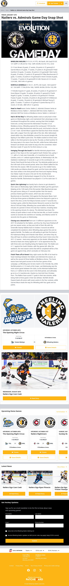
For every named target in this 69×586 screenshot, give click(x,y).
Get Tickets (54, 3)
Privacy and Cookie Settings (52, 566)
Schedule (42, 3)
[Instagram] (34, 570)
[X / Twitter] (40, 570)
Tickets (19, 347)
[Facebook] (28, 570)
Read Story (35, 398)
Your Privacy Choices (36, 566)
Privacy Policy (19, 566)
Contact (11, 566)
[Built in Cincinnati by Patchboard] (34, 578)
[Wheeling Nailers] (4, 3)
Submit (34, 541)
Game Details (51, 347)
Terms (27, 566)
